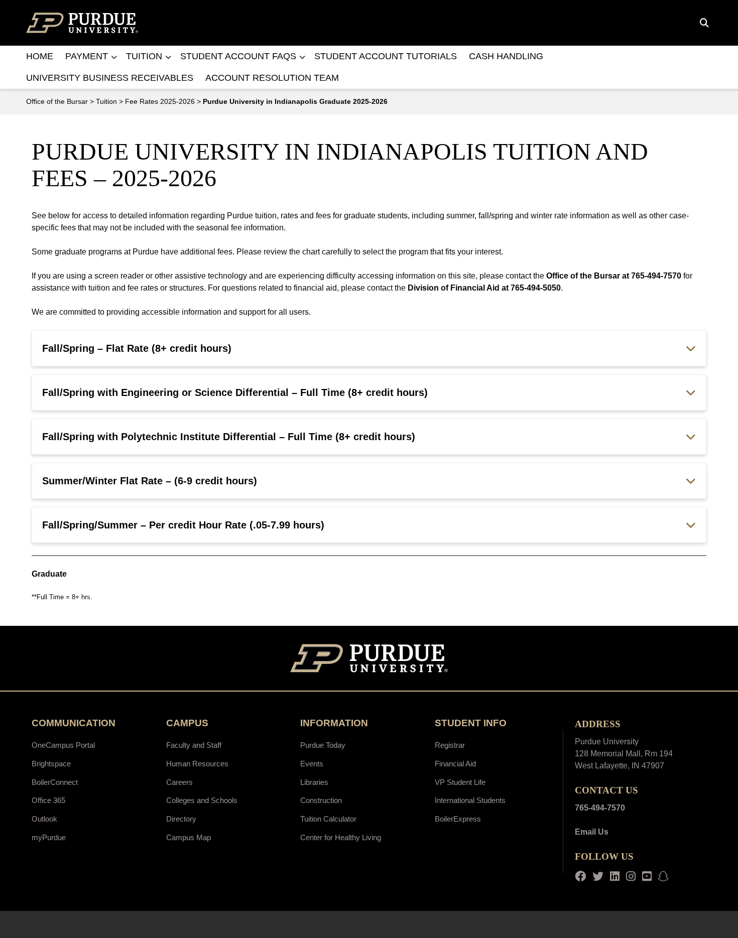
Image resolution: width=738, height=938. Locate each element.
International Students (470, 800)
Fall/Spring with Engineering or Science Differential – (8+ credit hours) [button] (235, 392)
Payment (86, 56)
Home (39, 56)
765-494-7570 (600, 807)
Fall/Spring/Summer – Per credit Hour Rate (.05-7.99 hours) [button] (183, 524)
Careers (179, 782)
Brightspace (51, 763)
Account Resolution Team (272, 78)
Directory (181, 819)
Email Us (591, 832)
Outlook (44, 819)
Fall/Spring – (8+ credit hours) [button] (136, 348)
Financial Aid (455, 763)
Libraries (314, 782)
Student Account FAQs (238, 56)
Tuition (144, 56)
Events (311, 763)
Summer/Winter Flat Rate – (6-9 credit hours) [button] (149, 480)
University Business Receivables (109, 78)
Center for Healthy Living (340, 837)
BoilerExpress (458, 819)
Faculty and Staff (193, 745)
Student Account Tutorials (385, 56)
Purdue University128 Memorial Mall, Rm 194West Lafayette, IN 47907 (624, 753)
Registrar (450, 745)
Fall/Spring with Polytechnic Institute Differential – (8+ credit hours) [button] (228, 436)
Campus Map (188, 837)
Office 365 (48, 800)
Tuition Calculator (328, 819)
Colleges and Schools (201, 800)
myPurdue (49, 837)
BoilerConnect (55, 782)
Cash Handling (506, 56)
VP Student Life (460, 782)
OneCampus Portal (63, 745)
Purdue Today (322, 745)
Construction (321, 800)
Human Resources (197, 763)
